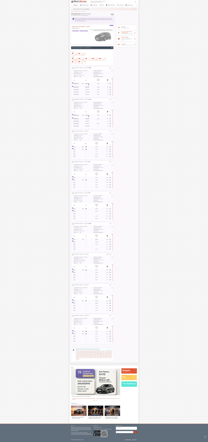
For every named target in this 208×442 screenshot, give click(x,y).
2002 (84, 355)
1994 (110, 355)
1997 (100, 355)
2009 (97, 353)
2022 (90, 351)
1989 (90, 357)
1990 (87, 357)
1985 (103, 357)
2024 (84, 351)
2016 (110, 351)
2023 (87, 351)
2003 (81, 355)
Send (135, 432)
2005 (110, 353)
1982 (77, 359)
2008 (100, 353)
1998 (97, 355)
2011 (90, 353)
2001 (87, 355)
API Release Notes (128, 439)
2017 (107, 351)
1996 (103, 355)
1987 (97, 357)
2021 (94, 351)
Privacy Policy (134, 439)
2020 (97, 351)
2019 (100, 351)
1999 (94, 355)
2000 (90, 355)
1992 (81, 357)
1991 (84, 357)
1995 (107, 355)
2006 (107, 353)
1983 (110, 357)
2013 (84, 353)
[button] (104, 9)
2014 (81, 353)
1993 (77, 357)
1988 (94, 357)
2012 (87, 353)
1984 (107, 357)
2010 (94, 353)
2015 (77, 353)
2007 (103, 353)
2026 (77, 351)
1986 (100, 357)
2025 (81, 351)
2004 (77, 355)
